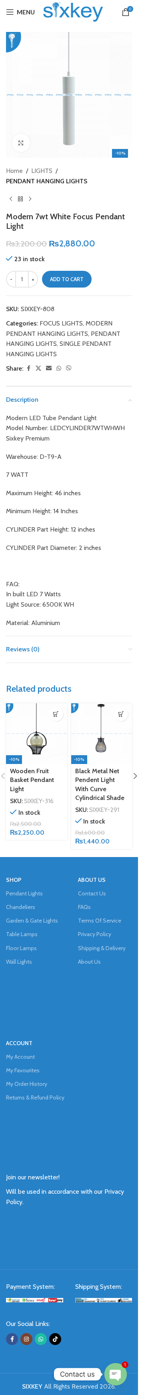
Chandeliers (20, 907)
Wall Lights (19, 961)
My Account (20, 1056)
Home (14, 171)
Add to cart (67, 279)
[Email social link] (49, 368)
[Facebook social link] (28, 368)
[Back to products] (20, 199)
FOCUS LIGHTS (61, 323)
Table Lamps (22, 934)
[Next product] (30, 199)
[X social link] (38, 368)
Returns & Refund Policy (35, 1097)
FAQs (84, 907)
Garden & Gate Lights (32, 920)
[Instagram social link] (26, 1339)
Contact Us (92, 893)
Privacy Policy (94, 934)
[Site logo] (73, 11)
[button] (56, 714)
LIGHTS (41, 171)
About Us (89, 961)
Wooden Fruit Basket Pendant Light (32, 780)
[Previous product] (11, 199)
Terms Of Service (99, 920)
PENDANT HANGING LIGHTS (46, 181)
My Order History (26, 1083)
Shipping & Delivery (102, 948)
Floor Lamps (21, 948)
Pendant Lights (24, 893)
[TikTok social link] (55, 1339)
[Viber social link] (69, 368)
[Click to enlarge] (21, 143)
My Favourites (23, 1070)
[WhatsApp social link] (59, 368)
